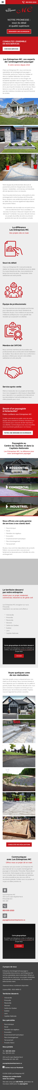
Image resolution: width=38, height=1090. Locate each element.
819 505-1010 (8, 910)
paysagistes (24, 1084)
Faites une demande (17, 433)
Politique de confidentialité (12, 1076)
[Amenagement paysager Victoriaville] (19, 10)
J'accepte (19, 656)
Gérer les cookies (9, 1079)
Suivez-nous (14, 1067)
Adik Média (19, 1082)
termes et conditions (26, 649)
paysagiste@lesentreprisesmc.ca (14, 920)
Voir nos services (11, 49)
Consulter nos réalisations (19, 844)
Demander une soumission (19, 31)
